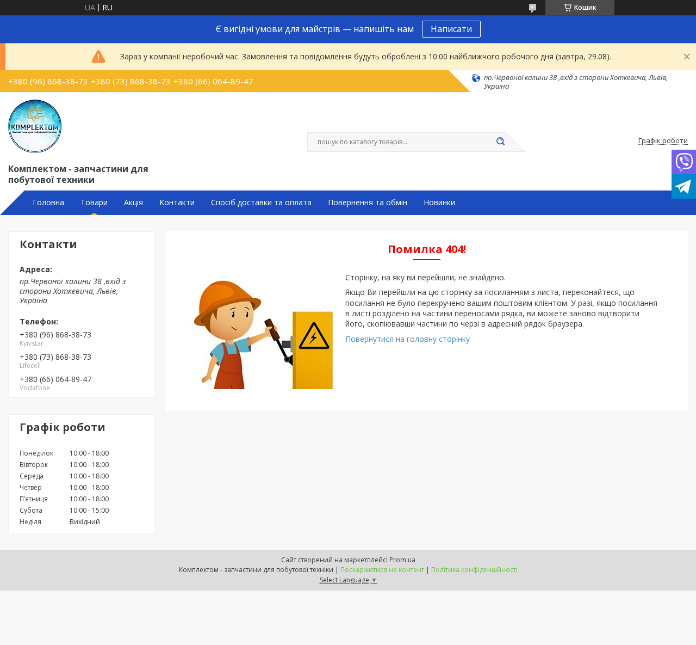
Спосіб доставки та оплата (261, 202)
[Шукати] (500, 142)
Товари (94, 202)
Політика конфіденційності (474, 569)
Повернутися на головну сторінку (407, 339)
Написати (451, 29)
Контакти (177, 202)
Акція (133, 202)
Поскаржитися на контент (382, 569)
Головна (48, 202)
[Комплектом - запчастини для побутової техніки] (34, 126)
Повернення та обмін (367, 202)
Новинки (439, 202)
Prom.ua (402, 559)
